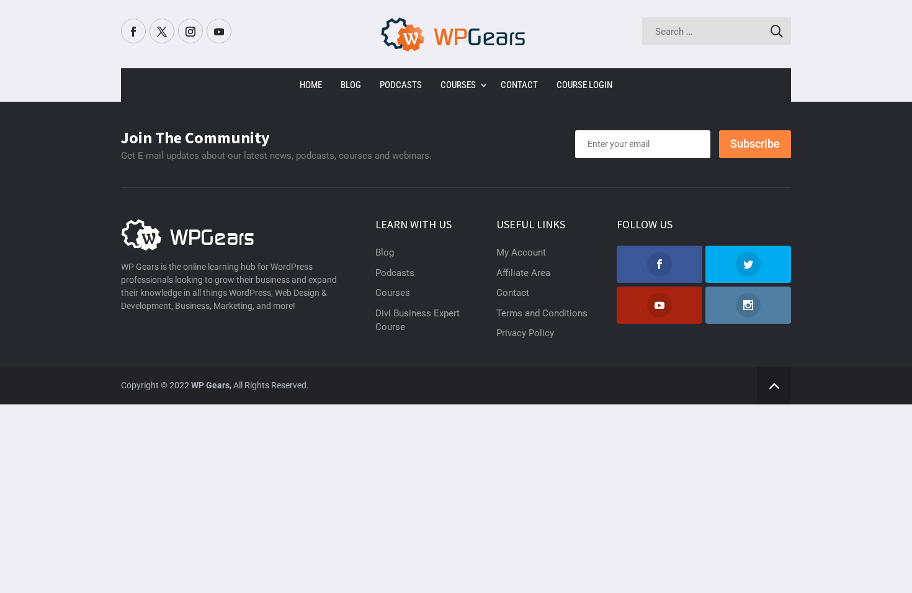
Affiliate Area (523, 273)
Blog (351, 85)
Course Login (584, 85)
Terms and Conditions (542, 313)
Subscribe (755, 143)
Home (311, 85)
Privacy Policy (525, 333)
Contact (519, 85)
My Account (521, 252)
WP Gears (210, 385)
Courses (458, 85)
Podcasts (401, 85)
